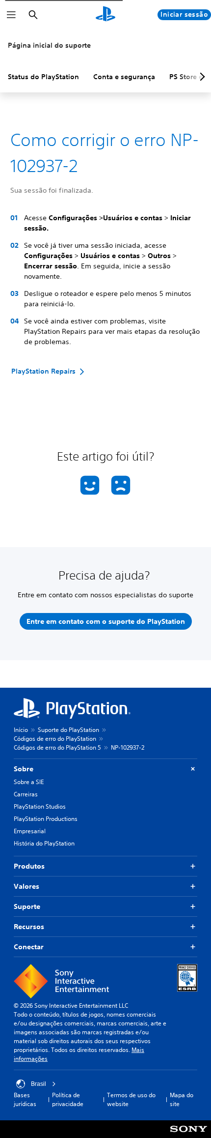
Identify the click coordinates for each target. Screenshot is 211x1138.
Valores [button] (26, 886)
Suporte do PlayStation (68, 730)
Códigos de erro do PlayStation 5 (57, 747)
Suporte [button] (27, 906)
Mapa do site (181, 1099)
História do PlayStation (44, 843)
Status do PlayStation (43, 76)
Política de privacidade (67, 1099)
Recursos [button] (29, 926)
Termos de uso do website (131, 1099)
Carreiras (26, 794)
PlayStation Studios (40, 806)
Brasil (38, 1083)
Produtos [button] (29, 866)
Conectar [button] (29, 946)
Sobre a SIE (29, 782)
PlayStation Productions (46, 819)
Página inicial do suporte (49, 45)
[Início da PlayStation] (105, 14)
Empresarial (30, 831)
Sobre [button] (23, 768)
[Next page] (200, 76)
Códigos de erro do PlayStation (55, 738)
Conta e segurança (124, 76)
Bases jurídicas (25, 1099)
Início (21, 730)
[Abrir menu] (11, 14)
